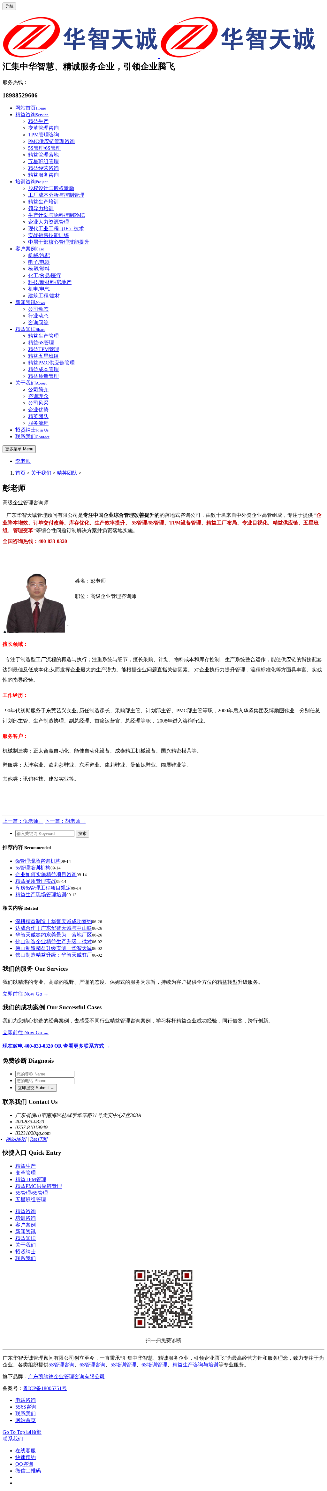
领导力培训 (41, 208)
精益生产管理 (43, 336)
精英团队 (38, 416)
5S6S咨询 (25, 1407)
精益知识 (30, 329)
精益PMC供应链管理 (51, 362)
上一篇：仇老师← (23, 821)
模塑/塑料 (39, 268)
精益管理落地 (43, 154)
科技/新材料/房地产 (50, 282)
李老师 (23, 461)
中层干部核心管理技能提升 (58, 242)
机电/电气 (39, 289)
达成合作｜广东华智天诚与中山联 (53, 928)
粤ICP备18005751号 (45, 1388)
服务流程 (38, 423)
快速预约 (25, 1457)
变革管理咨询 (43, 128)
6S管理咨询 (92, 1364)
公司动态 (38, 309)
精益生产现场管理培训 (40, 894)
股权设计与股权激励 (51, 188)
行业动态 (38, 315)
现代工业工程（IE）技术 (56, 228)
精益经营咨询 (43, 168)
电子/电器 (39, 262)
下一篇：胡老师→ (65, 821)
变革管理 (25, 1172)
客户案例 (29, 248)
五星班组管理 (43, 161)
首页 (20, 473)
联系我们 (32, 436)
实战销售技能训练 (48, 235)
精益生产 (38, 121)
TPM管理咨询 (43, 134)
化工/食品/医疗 (44, 275)
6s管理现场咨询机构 (38, 861)
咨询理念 (38, 396)
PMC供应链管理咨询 (51, 141)
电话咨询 (25, 1400)
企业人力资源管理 (48, 222)
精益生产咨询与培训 (195, 1364)
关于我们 (31, 383)
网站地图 (16, 1139)
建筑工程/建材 (44, 295)
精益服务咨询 (43, 175)
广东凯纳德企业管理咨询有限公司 (66, 1376)
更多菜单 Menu (19, 449)
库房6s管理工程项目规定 (43, 888)
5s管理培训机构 (32, 867)
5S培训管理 (123, 1364)
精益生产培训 (43, 201)
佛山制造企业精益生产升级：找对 (53, 941)
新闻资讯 (30, 302)
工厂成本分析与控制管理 (56, 195)
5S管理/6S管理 (44, 148)
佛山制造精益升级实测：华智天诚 (53, 948)
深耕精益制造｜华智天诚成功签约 (53, 921)
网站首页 (30, 108)
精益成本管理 (43, 369)
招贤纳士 (32, 429)
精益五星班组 (43, 356)
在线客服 (25, 1450)
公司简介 (38, 389)
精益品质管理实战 (35, 881)
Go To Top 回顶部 (22, 1432)
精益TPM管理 (43, 349)
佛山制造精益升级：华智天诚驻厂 (53, 955)
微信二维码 (28, 1470)
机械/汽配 (39, 255)
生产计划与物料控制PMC (56, 215)
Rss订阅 (38, 1139)
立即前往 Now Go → (26, 994)
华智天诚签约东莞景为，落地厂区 (53, 934)
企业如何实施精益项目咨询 (46, 874)
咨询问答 (38, 322)
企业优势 (38, 409)
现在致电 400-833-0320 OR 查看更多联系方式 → (56, 1046)
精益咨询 (32, 114)
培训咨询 (31, 181)
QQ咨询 (24, 1464)
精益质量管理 (43, 376)
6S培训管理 (154, 1364)
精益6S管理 (41, 342)
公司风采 (38, 403)
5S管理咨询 (61, 1364)
